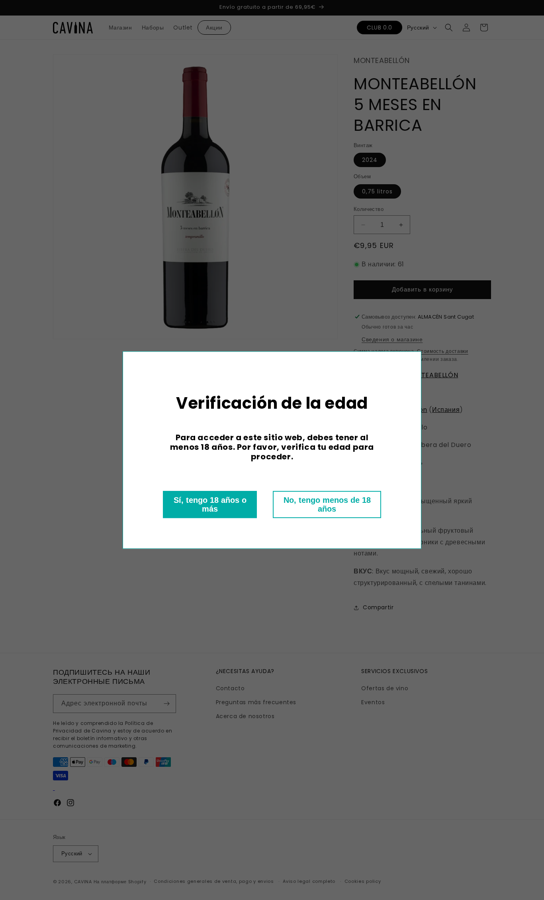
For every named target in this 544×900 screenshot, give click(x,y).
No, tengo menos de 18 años (327, 504)
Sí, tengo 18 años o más (210, 504)
